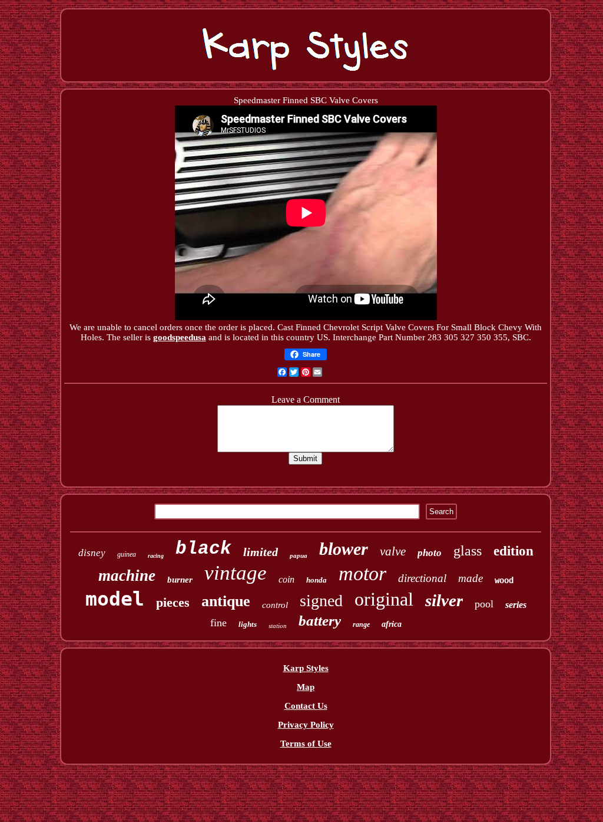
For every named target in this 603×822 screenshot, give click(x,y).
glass (467, 550)
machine (126, 575)
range (361, 624)
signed (321, 600)
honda (316, 580)
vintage (235, 572)
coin (286, 579)
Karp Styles (306, 668)
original (383, 599)
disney (91, 552)
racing (156, 556)
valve (393, 551)
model (114, 598)
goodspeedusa (179, 337)
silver (444, 600)
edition (513, 551)
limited (260, 551)
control (275, 605)
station (278, 625)
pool (484, 604)
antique (225, 601)
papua (298, 555)
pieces (173, 602)
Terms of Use (306, 743)
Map (305, 687)
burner (180, 579)
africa (392, 624)
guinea (126, 554)
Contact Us (305, 706)
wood (504, 580)
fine (218, 623)
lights (247, 624)
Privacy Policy (306, 724)
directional (422, 578)
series (515, 605)
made (470, 578)
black (203, 548)
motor (362, 573)
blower (343, 548)
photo (430, 552)
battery (320, 621)
